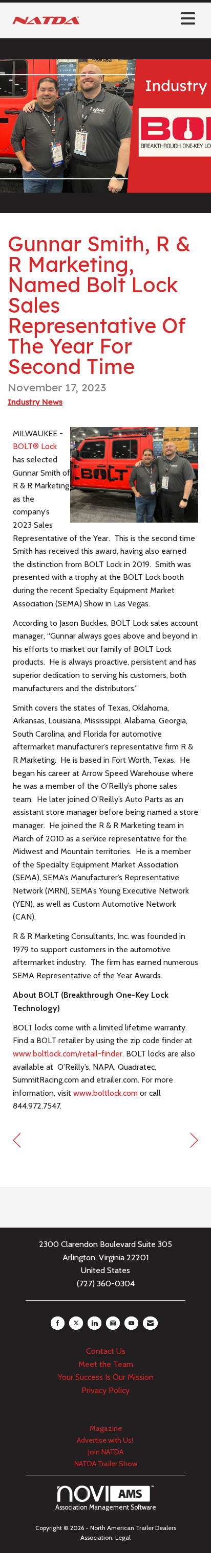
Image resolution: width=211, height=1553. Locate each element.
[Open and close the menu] (142, 18)
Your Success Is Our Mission (106, 1377)
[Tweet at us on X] (76, 1323)
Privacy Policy (105, 1390)
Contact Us (105, 1351)
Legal (123, 1537)
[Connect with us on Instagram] (113, 1323)
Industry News (35, 402)
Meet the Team (105, 1364)
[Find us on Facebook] (58, 1323)
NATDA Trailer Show (105, 1463)
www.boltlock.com (105, 1093)
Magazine (106, 1428)
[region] (194, 1140)
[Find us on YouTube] (131, 1323)
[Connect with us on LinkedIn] (94, 1323)
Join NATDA (105, 1451)
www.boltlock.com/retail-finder (67, 1053)
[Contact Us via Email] (150, 1323)
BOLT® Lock (35, 446)
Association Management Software (105, 1507)
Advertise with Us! (106, 1440)
